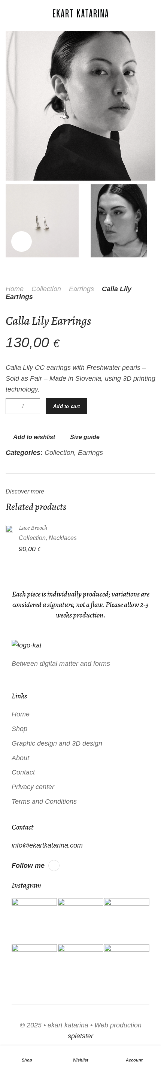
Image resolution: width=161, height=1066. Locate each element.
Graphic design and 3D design (57, 743)
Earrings (81, 289)
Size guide (85, 437)
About (20, 758)
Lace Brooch (33, 527)
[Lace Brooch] (9, 528)
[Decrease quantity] (11, 406)
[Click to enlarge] (21, 241)
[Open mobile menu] (8, 13)
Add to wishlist (34, 437)
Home (15, 289)
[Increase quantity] (34, 406)
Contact (23, 772)
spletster (80, 1036)
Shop (19, 729)
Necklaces (63, 537)
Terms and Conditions (44, 801)
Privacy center (33, 787)
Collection (46, 289)
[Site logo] (80, 13)
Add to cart (66, 406)
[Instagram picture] (34, 920)
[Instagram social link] (54, 865)
